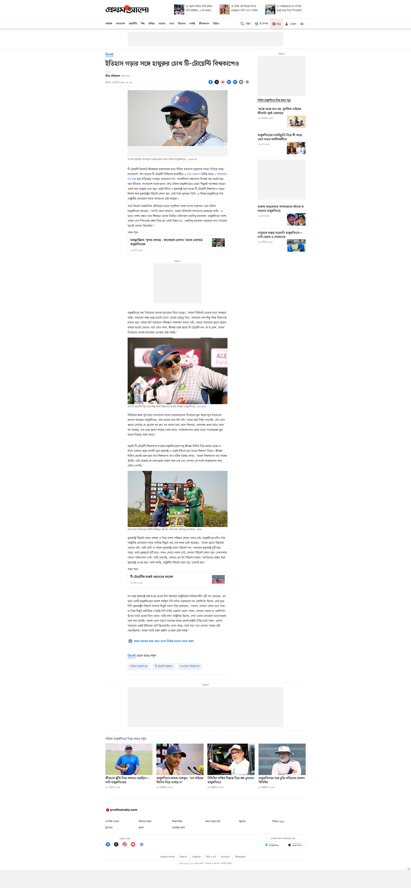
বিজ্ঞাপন (183, 857)
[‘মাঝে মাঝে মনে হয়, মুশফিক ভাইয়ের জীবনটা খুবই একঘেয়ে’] (296, 122)
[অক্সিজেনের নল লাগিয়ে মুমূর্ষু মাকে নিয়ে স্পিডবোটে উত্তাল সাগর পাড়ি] (270, 9)
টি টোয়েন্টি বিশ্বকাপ (164, 666)
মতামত (162, 23)
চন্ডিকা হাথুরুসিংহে (138, 666)
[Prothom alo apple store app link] (295, 845)
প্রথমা (141, 828)
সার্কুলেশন (196, 857)
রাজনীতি (133, 23)
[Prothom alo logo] (121, 811)
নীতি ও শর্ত (211, 857)
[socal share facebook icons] (211, 84)
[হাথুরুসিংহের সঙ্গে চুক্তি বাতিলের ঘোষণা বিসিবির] (282, 759)
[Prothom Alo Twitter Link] (118, 845)
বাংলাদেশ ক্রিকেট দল (190, 666)
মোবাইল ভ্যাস (178, 828)
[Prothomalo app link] (272, 845)
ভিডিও (216, 23)
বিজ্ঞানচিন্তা (177, 821)
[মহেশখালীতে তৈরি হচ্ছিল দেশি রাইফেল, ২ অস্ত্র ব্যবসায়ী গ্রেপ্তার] (179, 9)
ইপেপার (109, 828)
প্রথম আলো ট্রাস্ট (213, 821)
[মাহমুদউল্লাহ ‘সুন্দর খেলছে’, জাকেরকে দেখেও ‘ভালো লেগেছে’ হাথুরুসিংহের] (218, 242)
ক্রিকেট (109, 55)
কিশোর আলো (145, 821)
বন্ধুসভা (242, 821)
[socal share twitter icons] (217, 84)
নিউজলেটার (240, 857)
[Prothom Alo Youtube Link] (134, 845)
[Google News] (141, 844)
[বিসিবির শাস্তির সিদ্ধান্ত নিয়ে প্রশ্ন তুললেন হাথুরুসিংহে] (231, 759)
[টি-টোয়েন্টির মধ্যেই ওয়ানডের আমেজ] (218, 579)
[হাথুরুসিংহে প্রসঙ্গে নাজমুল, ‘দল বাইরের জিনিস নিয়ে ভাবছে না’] (180, 759)
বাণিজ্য (151, 23)
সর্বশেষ (108, 23)
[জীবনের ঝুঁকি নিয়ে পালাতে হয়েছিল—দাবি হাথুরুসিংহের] (129, 759)
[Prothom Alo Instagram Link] (126, 845)
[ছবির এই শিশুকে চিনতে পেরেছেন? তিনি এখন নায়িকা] (224, 9)
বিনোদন (182, 23)
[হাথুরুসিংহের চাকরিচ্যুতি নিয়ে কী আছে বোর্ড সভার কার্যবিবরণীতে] (296, 148)
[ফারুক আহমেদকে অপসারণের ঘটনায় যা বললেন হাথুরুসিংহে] (296, 219)
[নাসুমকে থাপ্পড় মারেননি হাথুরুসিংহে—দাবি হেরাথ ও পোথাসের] (296, 245)
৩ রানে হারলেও (192, 174)
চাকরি (192, 23)
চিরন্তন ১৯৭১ (278, 821)
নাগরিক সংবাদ (112, 821)
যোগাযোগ (225, 857)
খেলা (171, 23)
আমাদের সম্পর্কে (167, 857)
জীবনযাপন (204, 23)
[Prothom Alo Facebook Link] (109, 845)
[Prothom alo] (127, 9)
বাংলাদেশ (120, 23)
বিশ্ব (142, 23)
